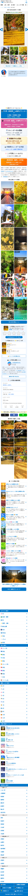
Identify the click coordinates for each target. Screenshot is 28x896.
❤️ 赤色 (3, 667)
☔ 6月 (2, 702)
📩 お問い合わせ (19, 891)
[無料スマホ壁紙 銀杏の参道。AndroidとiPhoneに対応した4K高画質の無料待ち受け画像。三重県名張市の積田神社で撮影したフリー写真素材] (14, 29)
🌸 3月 (2, 692)
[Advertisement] (14, 92)
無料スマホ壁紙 (7, 7)
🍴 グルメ (3, 639)
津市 (2, 817)
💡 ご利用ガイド (5, 891)
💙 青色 (3, 651)
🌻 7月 (2, 705)
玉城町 (2, 851)
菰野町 (2, 799)
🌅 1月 (2, 686)
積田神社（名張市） (7, 384)
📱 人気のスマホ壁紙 (6, 887)
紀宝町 (2, 881)
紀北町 (2, 872)
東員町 (2, 796)
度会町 (2, 855)
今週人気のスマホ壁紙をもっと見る (13, 66)
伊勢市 (2, 839)
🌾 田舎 (3, 636)
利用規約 (5, 176)
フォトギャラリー (7, 2)
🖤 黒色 (3, 673)
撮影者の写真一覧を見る (14, 376)
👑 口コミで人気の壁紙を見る (14, 356)
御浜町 (2, 875)
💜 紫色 (3, 670)
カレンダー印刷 (20, 4)
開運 (2, 4)
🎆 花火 (3, 629)
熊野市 (2, 878)
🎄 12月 (3, 721)
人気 (5, 4)
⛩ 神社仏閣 (4, 626)
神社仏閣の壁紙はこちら (14, 322)
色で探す (13, 4)
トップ (2, 7)
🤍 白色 (3, 677)
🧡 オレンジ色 (4, 664)
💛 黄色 (3, 661)
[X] (13, 364)
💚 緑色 (3, 654)
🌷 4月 (2, 695)
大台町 (2, 827)
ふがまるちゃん (9, 171)
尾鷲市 (2, 868)
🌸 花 (2, 613)
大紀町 (2, 833)
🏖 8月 (2, 708)
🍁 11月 (3, 718)
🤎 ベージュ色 (4, 680)
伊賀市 (2, 860)
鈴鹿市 (2, 806)
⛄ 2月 (2, 689)
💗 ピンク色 (4, 648)
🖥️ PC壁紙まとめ (19, 887)
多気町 (2, 830)
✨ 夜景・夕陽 (4, 623)
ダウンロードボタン (14, 12)
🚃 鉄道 (3, 642)
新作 (9, 4)
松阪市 (2, 821)
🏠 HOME (3, 884)
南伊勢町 (3, 848)
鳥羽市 (2, 845)
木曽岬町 (3, 793)
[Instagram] (15, 364)
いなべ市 (3, 790)
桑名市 (2, 803)
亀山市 (2, 809)
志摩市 (2, 842)
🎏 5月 (2, 698)
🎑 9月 (2, 711)
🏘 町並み (3, 633)
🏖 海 (2, 620)
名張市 (2, 863)
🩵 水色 (3, 657)
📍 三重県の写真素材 (20, 884)
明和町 (2, 824)
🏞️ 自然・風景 (4, 617)
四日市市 (3, 812)
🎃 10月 (3, 714)
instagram (19, 370)
